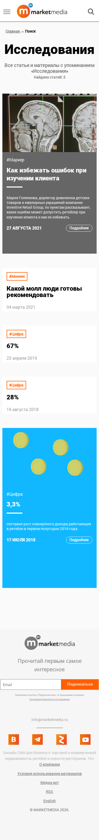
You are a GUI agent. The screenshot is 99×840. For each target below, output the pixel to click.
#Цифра (16, 333)
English (49, 800)
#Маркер (15, 159)
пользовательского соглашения (49, 699)
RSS (49, 791)
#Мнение (17, 276)
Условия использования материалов (49, 773)
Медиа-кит (49, 782)
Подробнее (79, 227)
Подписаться (80, 684)
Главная (13, 31)
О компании (49, 764)
